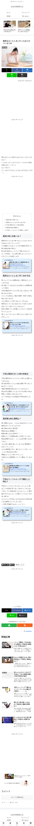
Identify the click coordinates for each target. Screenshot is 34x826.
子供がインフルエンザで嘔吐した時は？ (17, 230)
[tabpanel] (9, 26)
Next (33, 27)
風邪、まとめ (20, 564)
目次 (14, 216)
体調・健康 (6, 564)
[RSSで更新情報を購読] (25, 625)
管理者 (9, 820)
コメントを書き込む (17, 797)
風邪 (13, 564)
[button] (22, 75)
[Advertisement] (17, 100)
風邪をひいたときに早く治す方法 (15, 222)
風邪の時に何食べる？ (12, 219)
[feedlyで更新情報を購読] (9, 625)
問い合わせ (25, 820)
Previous (1, 27)
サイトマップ (25, 817)
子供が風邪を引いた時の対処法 (15, 225)
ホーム (9, 817)
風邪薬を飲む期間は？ (12, 227)
